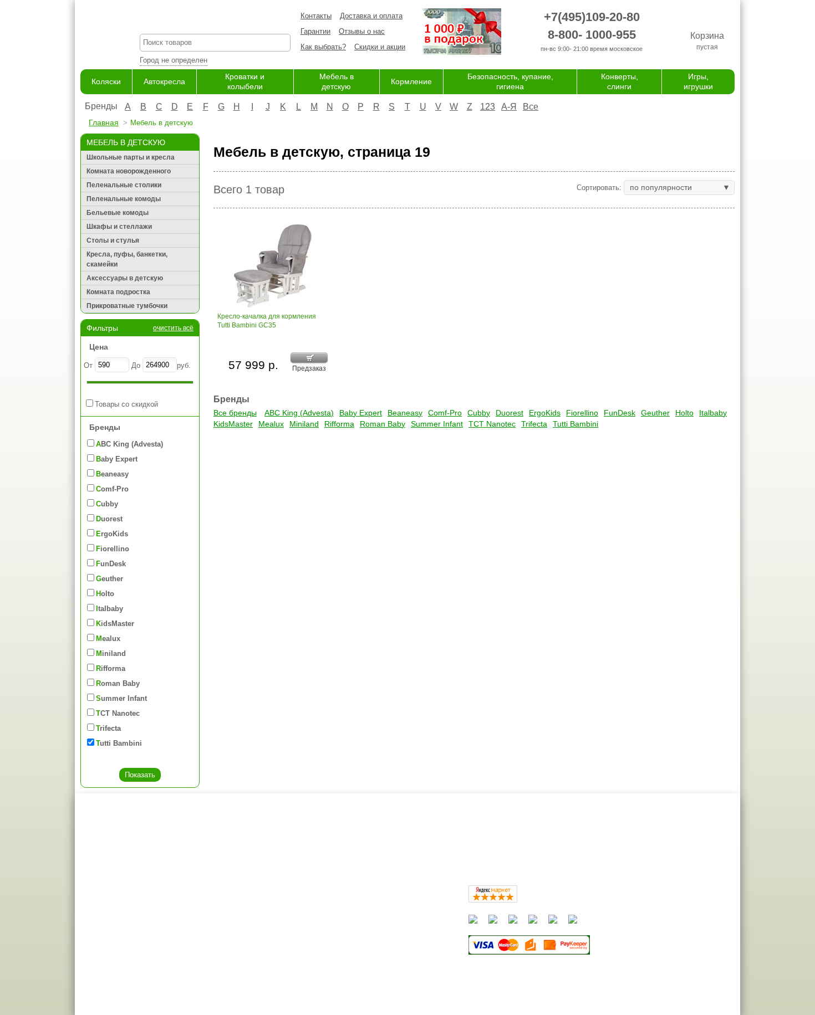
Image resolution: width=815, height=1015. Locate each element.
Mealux (271, 423)
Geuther (655, 412)
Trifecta (534, 423)
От (88, 365)
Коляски (106, 81)
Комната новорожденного (128, 171)
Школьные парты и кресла (130, 157)
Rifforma (339, 423)
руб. (184, 365)
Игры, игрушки (354, 984)
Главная (104, 122)
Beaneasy (405, 412)
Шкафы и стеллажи (119, 226)
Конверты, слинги (359, 973)
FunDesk (619, 412)
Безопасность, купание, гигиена (383, 962)
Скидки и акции (379, 47)
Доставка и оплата (371, 16)
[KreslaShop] (96, 33)
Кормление (411, 81)
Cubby (478, 412)
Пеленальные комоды (123, 199)
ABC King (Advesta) (299, 412)
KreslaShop (215, 19)
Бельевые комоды (117, 213)
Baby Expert (360, 412)
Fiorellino (582, 412)
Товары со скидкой (126, 404)
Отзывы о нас (362, 31)
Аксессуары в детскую (124, 278)
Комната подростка (118, 292)
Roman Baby (382, 423)
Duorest (509, 412)
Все (530, 106)
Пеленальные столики (123, 185)
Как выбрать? (323, 47)
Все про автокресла (271, 908)
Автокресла (164, 81)
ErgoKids (545, 412)
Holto (684, 412)
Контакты (316, 16)
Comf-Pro (445, 412)
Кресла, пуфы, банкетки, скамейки (126, 259)
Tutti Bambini (575, 423)
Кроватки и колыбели (365, 930)
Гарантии (315, 31)
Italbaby (713, 412)
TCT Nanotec (492, 423)
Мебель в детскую (361, 941)
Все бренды (235, 412)
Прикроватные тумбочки (126, 306)
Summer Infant (437, 423)
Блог (246, 930)
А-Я (509, 106)
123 (487, 106)
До (135, 365)
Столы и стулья (112, 240)
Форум (249, 919)
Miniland (304, 423)
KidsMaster (233, 423)
